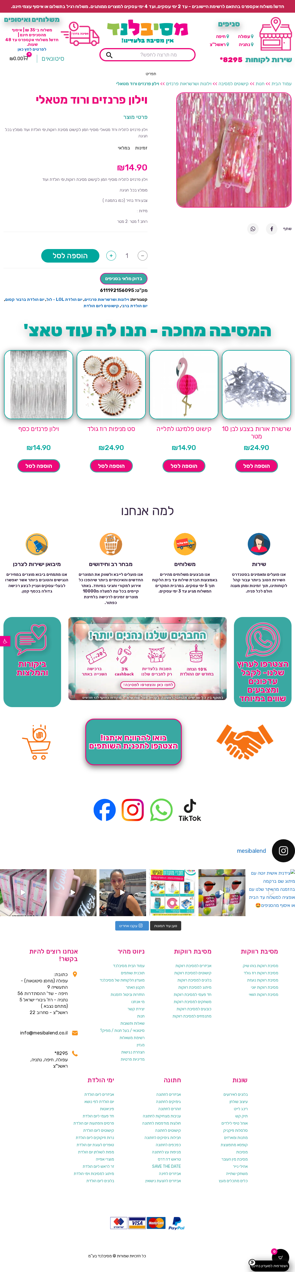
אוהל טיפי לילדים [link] (235, 1123)
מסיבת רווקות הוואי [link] (263, 994)
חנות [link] (260, 83)
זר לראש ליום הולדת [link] (98, 1166)
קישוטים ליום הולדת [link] (101, 305)
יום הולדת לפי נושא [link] (99, 1101)
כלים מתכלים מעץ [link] (233, 1180)
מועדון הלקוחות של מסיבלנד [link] (122, 980)
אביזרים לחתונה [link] (168, 1094)
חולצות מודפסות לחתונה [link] (161, 1123)
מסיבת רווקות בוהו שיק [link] (260, 965)
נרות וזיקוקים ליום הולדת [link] (95, 1137)
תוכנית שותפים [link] (133, 973)
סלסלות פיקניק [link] (235, 1130)
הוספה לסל (70, 255)
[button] (151, 74)
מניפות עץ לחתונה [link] (166, 1152)
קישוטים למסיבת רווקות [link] (192, 973)
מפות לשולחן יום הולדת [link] (96, 1152)
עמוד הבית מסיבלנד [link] (129, 965)
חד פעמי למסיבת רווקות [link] (192, 994)
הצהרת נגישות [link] (133, 1052)
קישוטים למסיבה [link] (233, 83)
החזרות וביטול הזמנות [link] (128, 994)
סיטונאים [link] (52, 58)
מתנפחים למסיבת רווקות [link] (192, 1016)
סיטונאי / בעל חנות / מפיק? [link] (122, 1030)
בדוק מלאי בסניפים (123, 278)
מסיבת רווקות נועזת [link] (262, 980)
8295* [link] (61, 1053)
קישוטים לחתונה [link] (168, 1130)
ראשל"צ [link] (218, 44)
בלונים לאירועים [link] (236, 1094)
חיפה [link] (221, 36)
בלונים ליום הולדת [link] (100, 1180)
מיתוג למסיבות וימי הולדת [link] (94, 1173)
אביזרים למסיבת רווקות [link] (193, 965)
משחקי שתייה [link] (237, 1173)
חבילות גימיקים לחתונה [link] (163, 1137)
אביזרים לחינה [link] (170, 1173)
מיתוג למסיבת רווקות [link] (194, 987)
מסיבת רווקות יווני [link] (264, 987)
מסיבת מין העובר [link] (235, 1159)
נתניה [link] (244, 44)
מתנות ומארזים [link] (236, 1137)
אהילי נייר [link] (240, 1166)
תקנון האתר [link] (135, 987)
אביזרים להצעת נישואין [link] (163, 1180)
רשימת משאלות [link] (132, 1037)
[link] (5, 641)
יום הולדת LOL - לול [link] (64, 299)
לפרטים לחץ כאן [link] (32, 49)
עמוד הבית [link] (281, 83)
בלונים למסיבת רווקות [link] (194, 980)
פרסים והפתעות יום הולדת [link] (93, 1123)
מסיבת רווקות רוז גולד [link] (261, 973)
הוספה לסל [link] (256, 465)
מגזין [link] (141, 1045)
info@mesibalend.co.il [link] (44, 1033)
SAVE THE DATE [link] (166, 1166)
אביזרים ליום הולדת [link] (99, 1094)
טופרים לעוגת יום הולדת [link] (95, 1144)
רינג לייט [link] (241, 1108)
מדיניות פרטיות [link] (133, 1059)
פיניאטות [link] (107, 1108)
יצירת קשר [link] (136, 1009)
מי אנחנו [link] (138, 1001)
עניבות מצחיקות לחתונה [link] (162, 1116)
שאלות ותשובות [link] (132, 1023)
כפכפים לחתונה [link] (168, 1144)
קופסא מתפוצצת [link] (234, 1144)
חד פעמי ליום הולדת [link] (98, 1116)
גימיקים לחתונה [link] (168, 1101)
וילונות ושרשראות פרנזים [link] (188, 83)
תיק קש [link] (241, 1116)
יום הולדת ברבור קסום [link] (24, 299)
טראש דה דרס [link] (169, 1159)
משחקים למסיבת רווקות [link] (192, 1001)
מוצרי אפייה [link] (105, 1159)
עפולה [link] (244, 36)
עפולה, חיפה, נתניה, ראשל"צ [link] (49, 1063)
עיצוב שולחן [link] (239, 1101)
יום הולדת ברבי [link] (134, 305)
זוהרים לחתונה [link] (169, 1108)
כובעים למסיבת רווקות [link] (194, 1009)
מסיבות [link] (242, 1152)
